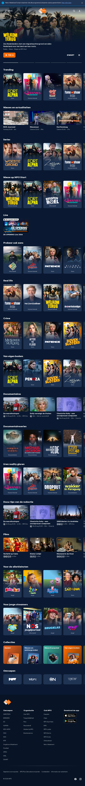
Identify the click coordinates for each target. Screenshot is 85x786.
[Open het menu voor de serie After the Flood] (40, 324)
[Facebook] (75, 779)
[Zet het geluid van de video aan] (71, 55)
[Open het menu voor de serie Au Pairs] (40, 248)
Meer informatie (66, 3)
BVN (45, 725)
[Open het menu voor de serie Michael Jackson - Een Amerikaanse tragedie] (40, 432)
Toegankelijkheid (29, 718)
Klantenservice (28, 733)
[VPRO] (72, 679)
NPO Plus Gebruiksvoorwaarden (30, 771)
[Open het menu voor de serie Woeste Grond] (20, 145)
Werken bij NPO (28, 729)
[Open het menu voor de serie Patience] (60, 248)
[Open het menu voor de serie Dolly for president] (60, 75)
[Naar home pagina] (42, 11)
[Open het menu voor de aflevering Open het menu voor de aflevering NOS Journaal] (26, 113)
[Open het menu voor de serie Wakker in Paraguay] (80, 469)
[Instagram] (80, 779)
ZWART (5, 759)
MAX (4, 733)
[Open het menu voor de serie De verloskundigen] (80, 286)
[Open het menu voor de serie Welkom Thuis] (80, 610)
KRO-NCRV (6, 729)
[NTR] (32, 679)
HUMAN (5, 725)
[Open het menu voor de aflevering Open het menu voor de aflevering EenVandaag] (79, 113)
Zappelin (46, 714)
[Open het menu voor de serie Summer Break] (20, 610)
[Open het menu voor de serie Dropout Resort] (60, 469)
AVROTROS (6, 714)
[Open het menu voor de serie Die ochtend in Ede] (60, 432)
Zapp (45, 718)
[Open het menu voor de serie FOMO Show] (80, 75)
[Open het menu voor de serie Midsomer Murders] (20, 324)
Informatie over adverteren (59, 771)
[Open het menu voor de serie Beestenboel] (60, 183)
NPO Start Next (48, 722)
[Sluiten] (82, 3)
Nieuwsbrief (27, 725)
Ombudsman (48, 740)
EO (4, 722)
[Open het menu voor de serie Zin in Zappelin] (40, 572)
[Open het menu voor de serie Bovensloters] (80, 324)
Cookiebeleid (45, 771)
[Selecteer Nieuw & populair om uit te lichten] (74, 62)
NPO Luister (47, 729)
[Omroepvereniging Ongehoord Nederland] (52, 679)
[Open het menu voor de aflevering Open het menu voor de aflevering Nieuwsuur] (53, 113)
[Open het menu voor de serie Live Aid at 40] (80, 432)
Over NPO (27, 714)
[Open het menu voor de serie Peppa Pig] (60, 572)
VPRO (5, 752)
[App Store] (70, 715)
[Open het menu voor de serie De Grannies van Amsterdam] (40, 75)
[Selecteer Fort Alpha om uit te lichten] (42, 62)
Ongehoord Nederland (10, 744)
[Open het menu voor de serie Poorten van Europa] (20, 432)
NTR (4, 740)
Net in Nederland (49, 744)
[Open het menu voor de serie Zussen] (60, 145)
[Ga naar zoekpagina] (74, 10)
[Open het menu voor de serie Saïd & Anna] (80, 572)
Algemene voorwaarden (10, 771)
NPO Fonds (47, 737)
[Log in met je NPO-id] (80, 10)
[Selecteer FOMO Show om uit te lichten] (26, 62)
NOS (4, 737)
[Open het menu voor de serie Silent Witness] (80, 248)
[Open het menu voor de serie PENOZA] (40, 361)
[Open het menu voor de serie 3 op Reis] (20, 248)
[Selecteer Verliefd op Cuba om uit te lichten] (58, 62)
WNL (4, 756)
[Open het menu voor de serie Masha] (20, 572)
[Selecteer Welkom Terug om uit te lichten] (10, 62)
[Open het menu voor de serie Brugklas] (60, 610)
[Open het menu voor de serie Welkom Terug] (20, 183)
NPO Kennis (47, 733)
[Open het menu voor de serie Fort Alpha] (20, 75)
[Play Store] (70, 721)
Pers (25, 722)
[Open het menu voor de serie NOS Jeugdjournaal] (40, 610)
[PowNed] (12, 679)
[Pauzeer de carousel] (79, 55)
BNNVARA (6, 718)
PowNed (6, 748)
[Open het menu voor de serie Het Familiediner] (40, 286)
